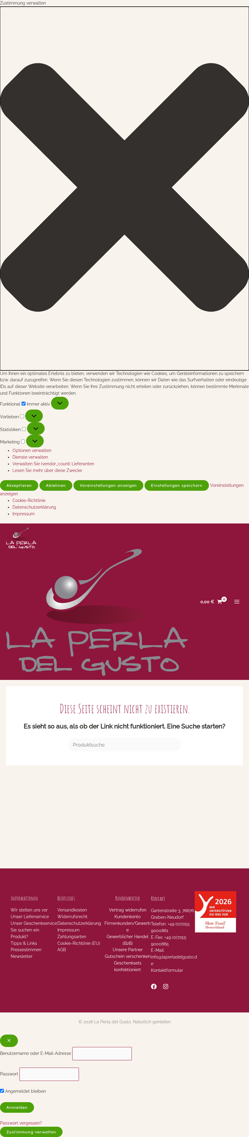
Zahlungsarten (71, 936)
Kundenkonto (127, 916)
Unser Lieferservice (30, 916)
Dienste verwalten (30, 457)
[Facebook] (154, 986)
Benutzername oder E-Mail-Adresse (35, 1053)
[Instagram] (166, 986)
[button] (124, 188)
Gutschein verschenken (128, 956)
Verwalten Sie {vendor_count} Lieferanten (53, 463)
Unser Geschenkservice (34, 923)
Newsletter (21, 956)
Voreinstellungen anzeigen (108, 485)
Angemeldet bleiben (25, 1091)
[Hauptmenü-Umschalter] (237, 602)
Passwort (9, 1074)
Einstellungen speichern (177, 485)
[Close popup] (9, 1041)
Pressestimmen (26, 949)
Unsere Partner (128, 949)
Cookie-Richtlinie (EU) (78, 943)
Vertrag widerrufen (127, 910)
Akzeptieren (19, 485)
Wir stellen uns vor (29, 910)
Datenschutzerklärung (34, 507)
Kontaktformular (167, 970)
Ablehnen (56, 485)
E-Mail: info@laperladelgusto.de (174, 957)
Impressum (23, 513)
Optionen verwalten (31, 450)
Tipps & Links (24, 943)
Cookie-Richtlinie (29, 500)
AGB (61, 949)
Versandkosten (72, 910)
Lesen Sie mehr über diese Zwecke (47, 470)
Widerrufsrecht (72, 916)
